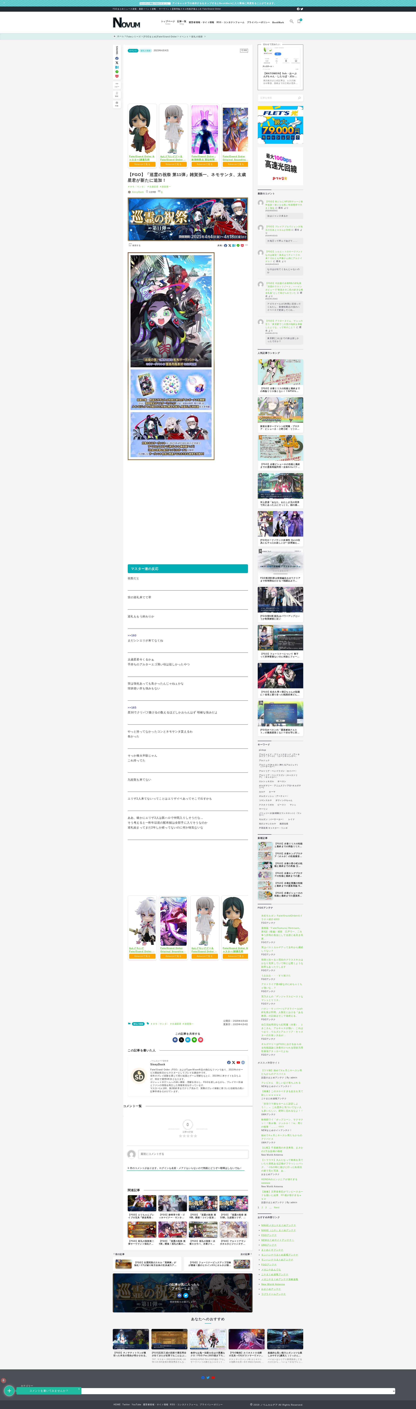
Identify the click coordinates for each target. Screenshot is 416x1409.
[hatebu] (116, 67)
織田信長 (284, 824)
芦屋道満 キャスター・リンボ (273, 828)
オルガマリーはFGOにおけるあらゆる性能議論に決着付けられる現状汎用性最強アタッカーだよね (282, 1047)
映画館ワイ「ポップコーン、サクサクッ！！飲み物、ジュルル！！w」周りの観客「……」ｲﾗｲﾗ (282, 1123)
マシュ (293, 805)
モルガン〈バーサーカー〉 (272, 819)
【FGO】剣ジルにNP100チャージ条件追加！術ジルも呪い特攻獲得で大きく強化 (284, 204)
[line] (116, 71)
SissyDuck (138, 192)
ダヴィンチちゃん (284, 800)
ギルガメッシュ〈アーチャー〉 (274, 796)
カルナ (262, 792)
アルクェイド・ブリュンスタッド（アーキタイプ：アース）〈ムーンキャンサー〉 (279, 755)
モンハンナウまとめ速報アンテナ (279, 1254)
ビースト (282, 805)
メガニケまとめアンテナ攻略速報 (279, 1279)
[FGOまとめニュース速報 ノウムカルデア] (126, 22)
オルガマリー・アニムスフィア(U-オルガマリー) (280, 787)
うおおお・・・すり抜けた (276, 975)
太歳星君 (154, 186)
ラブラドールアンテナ (273, 1294)
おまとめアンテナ (271, 1289)
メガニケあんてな (271, 1269)
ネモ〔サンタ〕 (138, 186)
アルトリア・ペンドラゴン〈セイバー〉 (278, 771)
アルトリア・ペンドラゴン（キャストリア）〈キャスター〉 (278, 776)
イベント (133, 51)
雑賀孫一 (166, 186)
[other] (243, 1109)
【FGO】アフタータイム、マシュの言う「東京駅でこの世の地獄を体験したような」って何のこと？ (284, 324)
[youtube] (238, 1109)
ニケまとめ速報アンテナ (274, 1274)
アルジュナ (264, 760)
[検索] (299, 98)
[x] (116, 62)
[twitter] (301, 9)
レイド (291, 819)
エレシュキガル (266, 781)
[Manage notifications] (3, 1380)
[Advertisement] (188, 77)
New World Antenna (273, 1284)
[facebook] (298, 9)
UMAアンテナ (269, 1245)
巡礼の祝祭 (146, 51)
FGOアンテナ (269, 1235)
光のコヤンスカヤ (267, 824)
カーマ (272, 792)
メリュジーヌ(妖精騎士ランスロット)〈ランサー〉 (280, 814)
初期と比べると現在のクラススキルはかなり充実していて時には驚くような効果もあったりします (282, 963)
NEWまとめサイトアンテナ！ (277, 1240)
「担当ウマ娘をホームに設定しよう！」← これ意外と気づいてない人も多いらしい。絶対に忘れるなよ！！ (282, 1107)
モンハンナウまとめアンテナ (277, 1259)
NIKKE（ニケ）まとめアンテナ (278, 1230)
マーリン (263, 809)
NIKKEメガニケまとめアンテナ (278, 1225)
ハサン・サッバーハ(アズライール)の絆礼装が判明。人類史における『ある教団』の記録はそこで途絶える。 (282, 1012)
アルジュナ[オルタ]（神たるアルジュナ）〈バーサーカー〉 (279, 766)
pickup (262, 750)
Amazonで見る (142, 164)
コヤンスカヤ (265, 800)
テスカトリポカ (266, 805)
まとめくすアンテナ (272, 1250)
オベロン (282, 781)
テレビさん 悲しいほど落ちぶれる (281, 1082)
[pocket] (116, 76)
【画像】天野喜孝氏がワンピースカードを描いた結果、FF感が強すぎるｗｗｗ (282, 1195)
